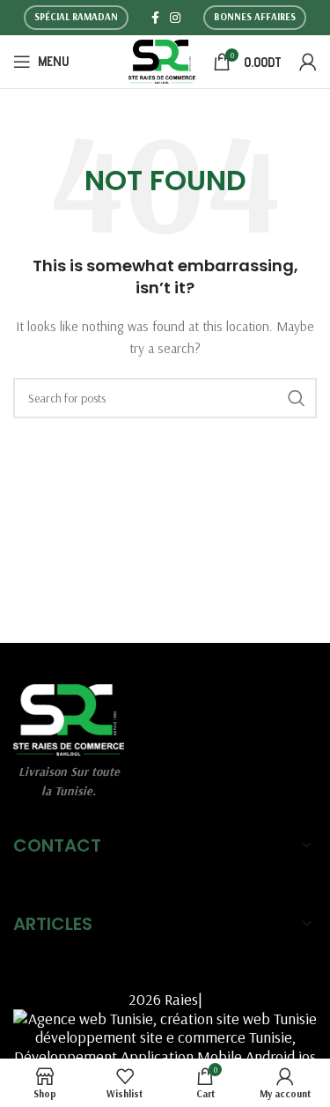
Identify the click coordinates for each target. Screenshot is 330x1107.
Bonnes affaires (255, 17)
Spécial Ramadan (76, 17)
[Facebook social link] (155, 17)
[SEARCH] (296, 398)
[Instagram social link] (175, 17)
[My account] (308, 61)
